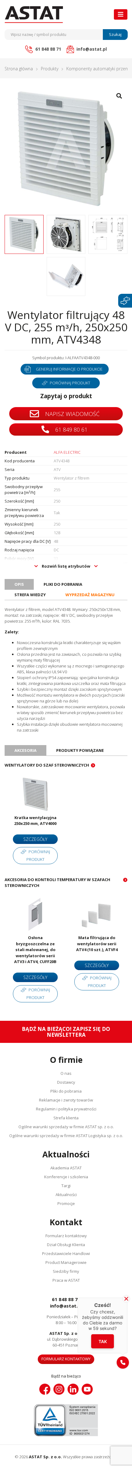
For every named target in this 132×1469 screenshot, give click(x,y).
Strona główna (19, 69)
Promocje (66, 1203)
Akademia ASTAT (66, 1168)
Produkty (49, 69)
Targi (66, 1185)
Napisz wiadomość (71, 414)
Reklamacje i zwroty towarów (66, 1100)
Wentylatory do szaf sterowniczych (47, 765)
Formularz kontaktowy (66, 1235)
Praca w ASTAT (66, 1280)
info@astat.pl (66, 1306)
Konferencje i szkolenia (66, 1176)
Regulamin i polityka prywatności (66, 1109)
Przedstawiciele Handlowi (66, 1253)
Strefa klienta (66, 1118)
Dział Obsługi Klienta (66, 1244)
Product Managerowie (66, 1262)
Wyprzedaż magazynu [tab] (90, 594)
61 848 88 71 (66, 1299)
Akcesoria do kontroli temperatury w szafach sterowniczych (57, 882)
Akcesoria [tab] (25, 750)
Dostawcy (66, 1082)
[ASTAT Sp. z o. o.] (34, 14)
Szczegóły (35, 839)
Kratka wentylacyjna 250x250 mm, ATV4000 (35, 820)
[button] (123, 1362)
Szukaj (115, 34)
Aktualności (66, 1194)
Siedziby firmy (66, 1271)
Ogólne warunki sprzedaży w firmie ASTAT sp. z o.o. (66, 1126)
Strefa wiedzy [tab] (30, 594)
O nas (66, 1073)
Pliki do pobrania (66, 1091)
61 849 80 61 (70, 429)
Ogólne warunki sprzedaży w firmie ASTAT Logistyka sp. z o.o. (66, 1135)
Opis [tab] (19, 584)
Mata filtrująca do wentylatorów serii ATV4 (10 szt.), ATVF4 (97, 943)
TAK (103, 1341)
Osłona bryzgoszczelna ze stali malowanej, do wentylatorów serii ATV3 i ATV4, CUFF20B (35, 949)
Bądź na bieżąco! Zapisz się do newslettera (66, 1031)
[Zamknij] (126, 1299)
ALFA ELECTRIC (67, 452)
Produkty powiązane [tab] (80, 750)
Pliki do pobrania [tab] (63, 584)
